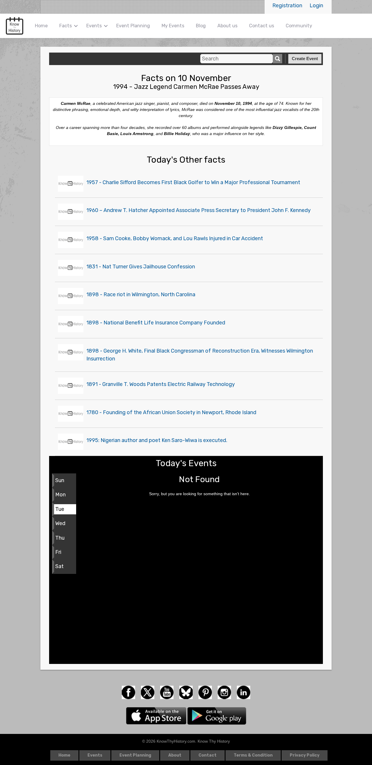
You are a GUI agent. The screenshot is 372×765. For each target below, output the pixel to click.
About (174, 755)
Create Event (305, 58)
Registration (287, 5)
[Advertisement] (186, 620)
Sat (59, 566)
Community (299, 25)
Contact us (261, 25)
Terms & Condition (253, 755)
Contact (207, 755)
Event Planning (133, 25)
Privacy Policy (304, 755)
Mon (60, 494)
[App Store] (156, 715)
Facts (65, 25)
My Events (173, 25)
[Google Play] (216, 715)
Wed (60, 523)
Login (316, 5)
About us (227, 25)
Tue (59, 509)
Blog (201, 25)
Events (94, 25)
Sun (59, 480)
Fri (58, 552)
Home (41, 25)
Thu (60, 538)
